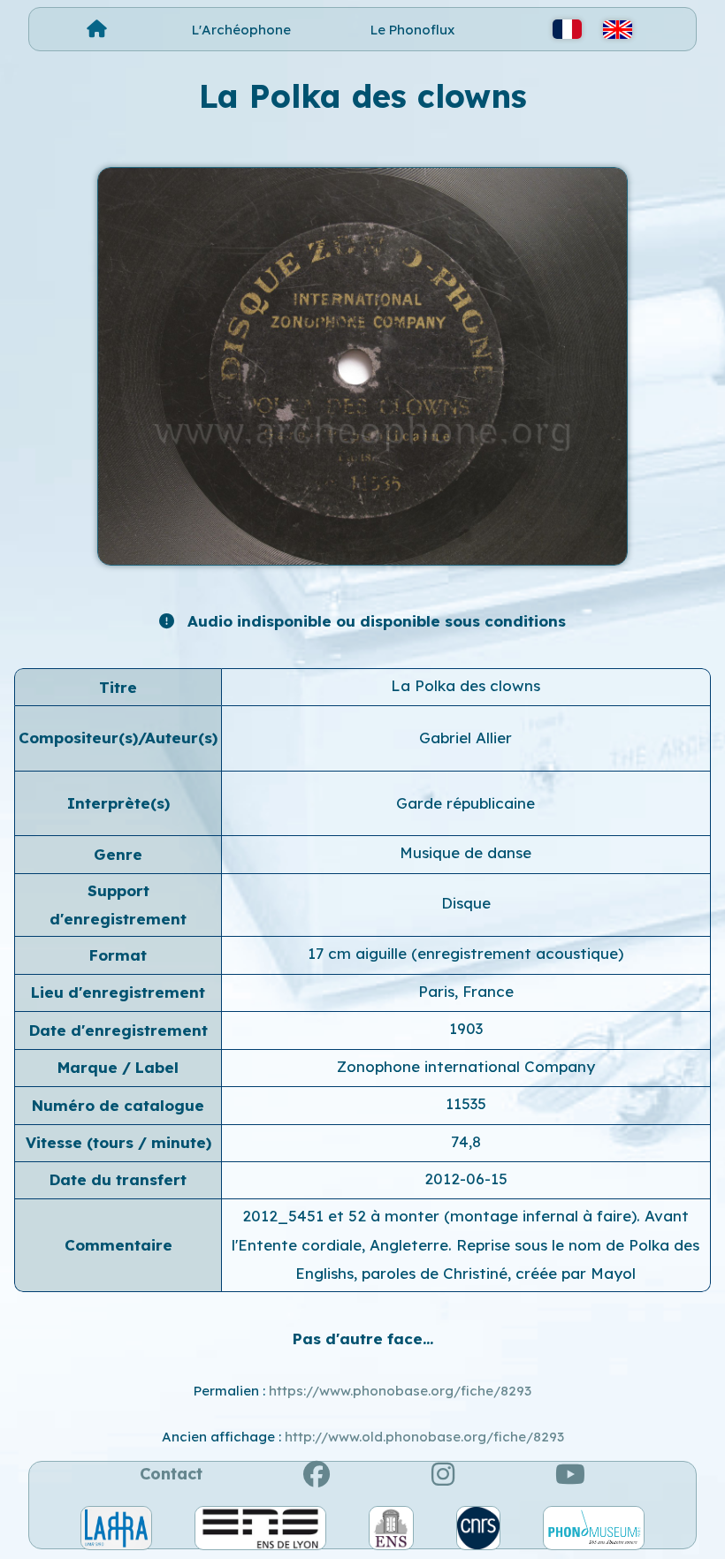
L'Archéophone (241, 29)
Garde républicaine (465, 803)
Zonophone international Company (466, 1066)
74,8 (466, 1141)
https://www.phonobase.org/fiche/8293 (400, 1390)
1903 (466, 1028)
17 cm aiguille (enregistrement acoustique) (465, 953)
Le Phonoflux (412, 29)
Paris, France (466, 991)
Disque (466, 903)
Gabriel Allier (465, 737)
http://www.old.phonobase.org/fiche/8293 (424, 1436)
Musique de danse (465, 852)
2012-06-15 (466, 1178)
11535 (466, 1103)
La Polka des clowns (465, 685)
